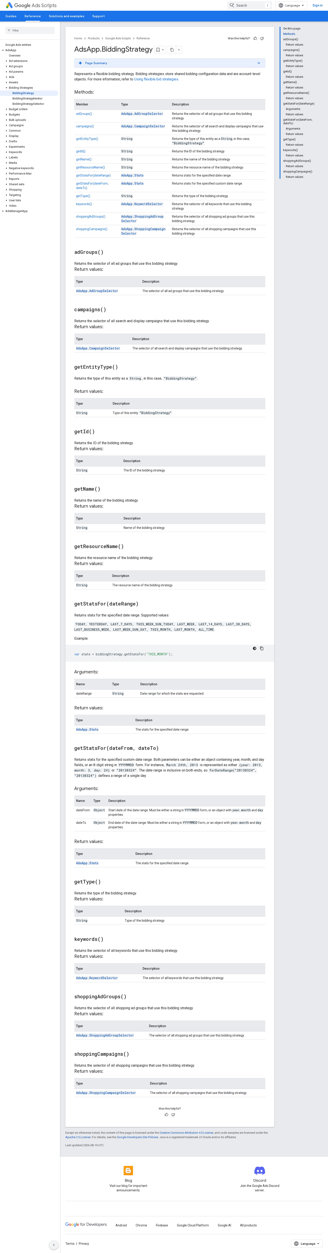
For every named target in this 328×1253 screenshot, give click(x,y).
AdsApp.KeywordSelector (142, 204)
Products (94, 38)
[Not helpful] (262, 38)
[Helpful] (255, 38)
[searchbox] (30, 30)
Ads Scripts (44, 5)
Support (98, 16)
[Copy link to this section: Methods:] (98, 92)
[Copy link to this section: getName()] (104, 489)
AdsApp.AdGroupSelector (142, 113)
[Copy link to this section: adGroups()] (108, 252)
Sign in (318, 5)
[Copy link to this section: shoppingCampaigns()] (133, 1054)
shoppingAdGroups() (90, 216)
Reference (33, 16)
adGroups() (84, 114)
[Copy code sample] (261, 648)
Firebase (162, 1225)
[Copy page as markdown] (172, 50)
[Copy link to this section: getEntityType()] (122, 367)
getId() (80, 151)
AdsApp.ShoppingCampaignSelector (106, 1093)
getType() (83, 196)
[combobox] (249, 5)
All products (248, 1225)
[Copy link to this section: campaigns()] (110, 310)
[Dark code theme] (254, 648)
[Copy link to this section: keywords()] (108, 939)
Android (121, 1225)
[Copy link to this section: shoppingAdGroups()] (131, 997)
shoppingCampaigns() (91, 229)
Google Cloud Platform (193, 1225)
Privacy (84, 1243)
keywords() (84, 204)
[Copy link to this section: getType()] (105, 882)
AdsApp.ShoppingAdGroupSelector (105, 1035)
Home (78, 38)
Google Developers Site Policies (137, 1137)
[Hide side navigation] (53, 1244)
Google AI (224, 1225)
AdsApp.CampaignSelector (143, 126)
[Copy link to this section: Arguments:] (102, 672)
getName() (83, 159)
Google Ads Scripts (118, 38)
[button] (29, 50)
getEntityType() (87, 139)
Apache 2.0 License (78, 1137)
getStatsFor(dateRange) (93, 175)
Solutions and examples (66, 16)
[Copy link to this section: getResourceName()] (128, 546)
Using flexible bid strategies (156, 79)
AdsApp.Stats (132, 175)
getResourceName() (90, 167)
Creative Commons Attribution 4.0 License (186, 1132)
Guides (11, 16)
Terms (70, 1243)
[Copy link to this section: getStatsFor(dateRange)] (143, 604)
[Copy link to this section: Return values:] (107, 269)
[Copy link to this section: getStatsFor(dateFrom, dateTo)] (163, 748)
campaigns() (85, 126)
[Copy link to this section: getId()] (99, 432)
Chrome (141, 1225)
